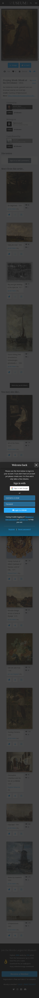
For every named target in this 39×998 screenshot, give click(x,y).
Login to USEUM (20, 510)
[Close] (36, 465)
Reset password (24, 529)
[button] (19, 488)
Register (11, 529)
